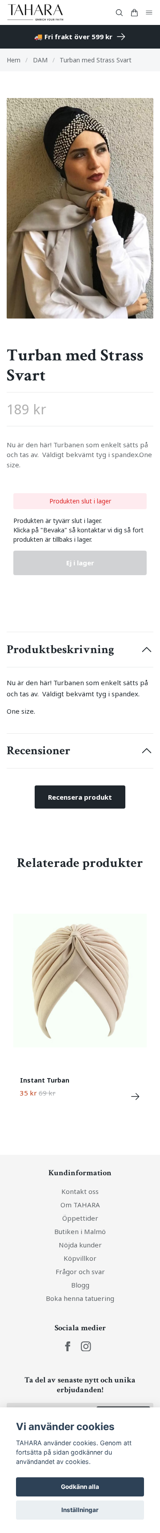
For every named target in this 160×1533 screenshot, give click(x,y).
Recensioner (38, 751)
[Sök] (119, 12)
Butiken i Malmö (80, 1231)
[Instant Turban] (135, 1096)
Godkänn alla (80, 1486)
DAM (40, 60)
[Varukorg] (134, 12)
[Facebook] (68, 1346)
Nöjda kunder (80, 1244)
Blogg (80, 1284)
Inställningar (80, 1509)
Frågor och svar (80, 1271)
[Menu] (149, 13)
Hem (13, 60)
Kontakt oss (80, 1191)
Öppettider (80, 1218)
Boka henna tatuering (80, 1298)
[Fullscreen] (80, 208)
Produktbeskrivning (60, 649)
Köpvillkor (80, 1258)
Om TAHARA (80, 1204)
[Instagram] (86, 1346)
